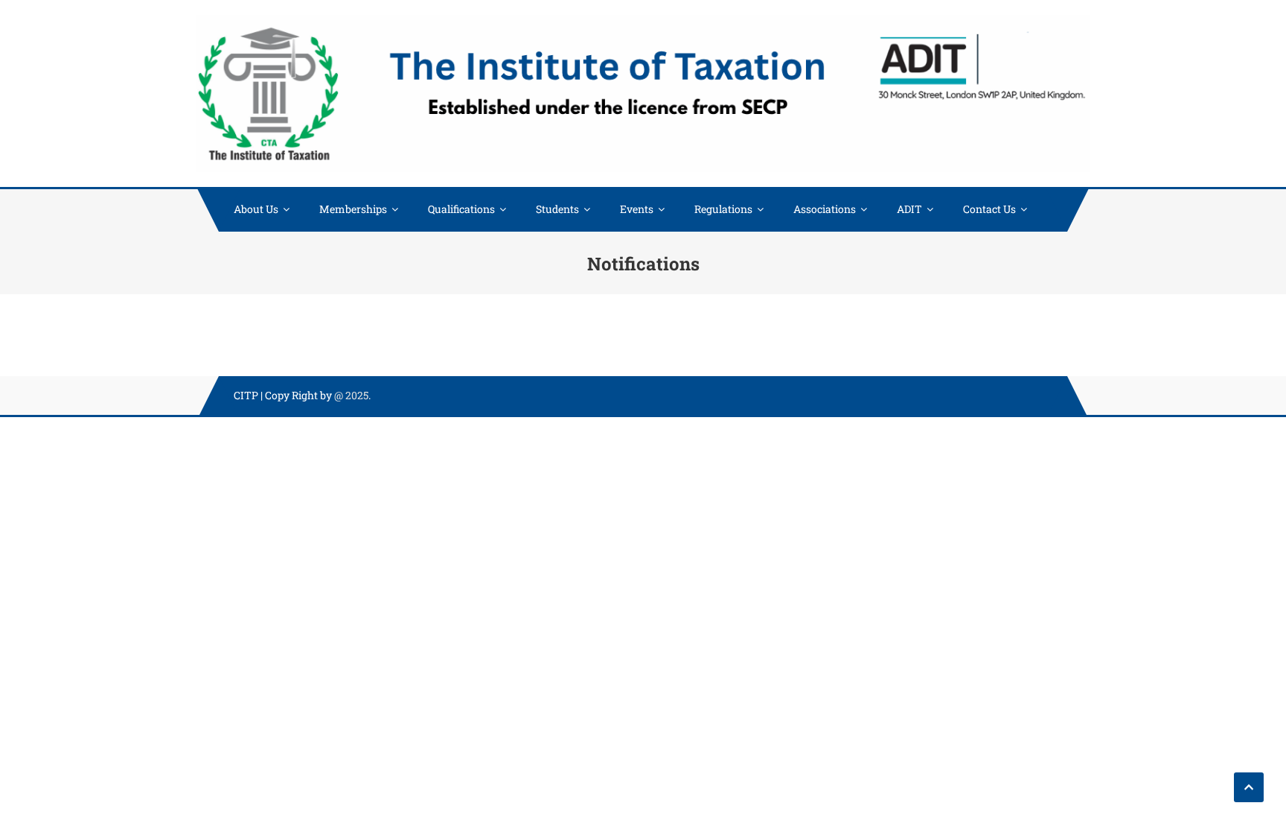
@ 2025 (351, 395)
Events (636, 209)
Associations (824, 209)
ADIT (909, 209)
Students (557, 209)
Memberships (353, 209)
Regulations (723, 209)
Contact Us (989, 209)
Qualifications (461, 209)
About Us (256, 209)
